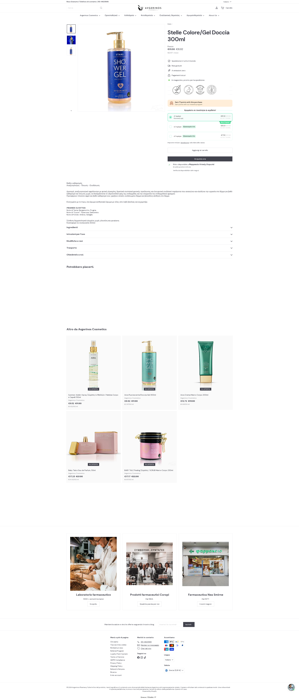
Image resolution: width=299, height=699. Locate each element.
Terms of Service (117, 657)
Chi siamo (114, 642)
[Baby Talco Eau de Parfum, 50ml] (93, 447)
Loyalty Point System (119, 654)
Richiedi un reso (116, 648)
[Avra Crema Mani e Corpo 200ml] (205, 371)
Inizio (169, 24)
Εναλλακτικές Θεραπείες (170, 15)
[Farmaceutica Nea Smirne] (205, 564)
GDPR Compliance (117, 660)
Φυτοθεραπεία (147, 15)
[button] (200, 117)
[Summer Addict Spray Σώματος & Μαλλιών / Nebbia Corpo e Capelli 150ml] (93, 373)
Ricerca (113, 672)
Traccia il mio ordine (118, 645)
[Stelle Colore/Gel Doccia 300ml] (79, 296)
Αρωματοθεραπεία (194, 15)
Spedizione (185, 143)
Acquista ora (200, 159)
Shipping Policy (116, 666)
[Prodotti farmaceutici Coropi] (149, 564)
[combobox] (85, 8)
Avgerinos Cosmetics (89, 15)
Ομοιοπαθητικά (111, 15)
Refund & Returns (117, 669)
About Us (213, 15)
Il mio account (116, 675)
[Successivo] (71, 110)
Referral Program (117, 651)
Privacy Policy (115, 663)
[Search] (101, 8)
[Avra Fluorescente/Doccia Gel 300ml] (149, 371)
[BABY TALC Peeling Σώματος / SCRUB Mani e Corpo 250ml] (149, 447)
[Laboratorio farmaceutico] (93, 564)
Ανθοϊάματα (129, 15)
